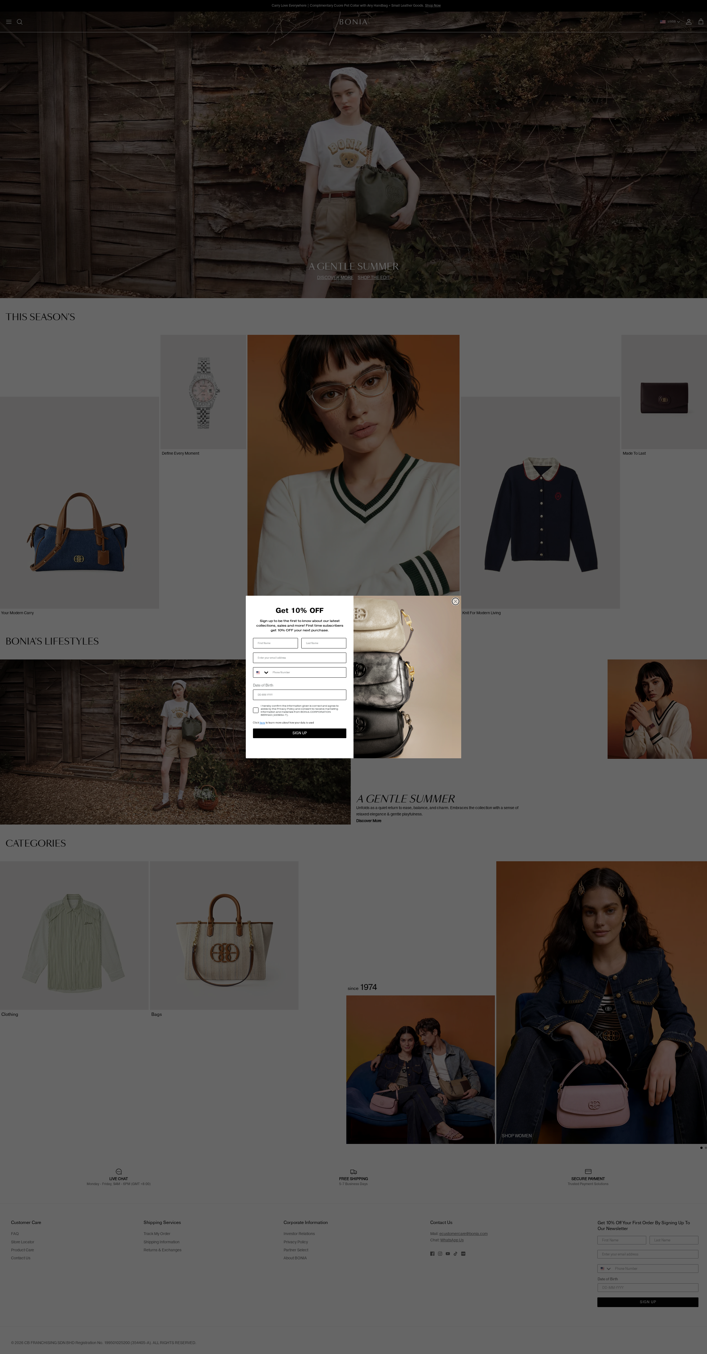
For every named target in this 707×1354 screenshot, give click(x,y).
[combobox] (261, 672)
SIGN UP (299, 733)
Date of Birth (263, 685)
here (262, 722)
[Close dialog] (455, 601)
